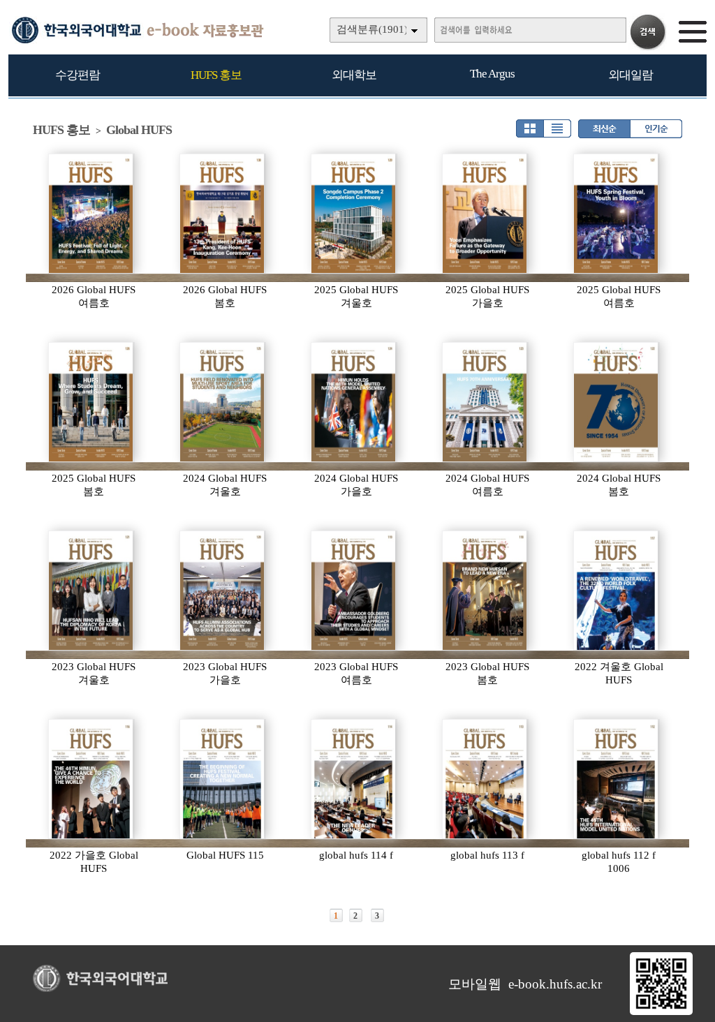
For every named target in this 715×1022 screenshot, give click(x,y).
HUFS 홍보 (216, 75)
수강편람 (77, 75)
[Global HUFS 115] (222, 779)
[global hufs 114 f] (354, 779)
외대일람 (630, 75)
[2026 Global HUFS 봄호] (222, 214)
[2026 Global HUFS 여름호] (91, 214)
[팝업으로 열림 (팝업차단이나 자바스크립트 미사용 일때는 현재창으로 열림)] (661, 1012)
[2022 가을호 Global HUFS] (91, 779)
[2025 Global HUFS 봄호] (91, 402)
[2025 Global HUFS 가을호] (485, 214)
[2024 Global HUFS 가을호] (354, 402)
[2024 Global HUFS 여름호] (485, 402)
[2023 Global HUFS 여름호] (354, 591)
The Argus (492, 73)
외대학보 (354, 75)
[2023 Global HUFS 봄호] (485, 591)
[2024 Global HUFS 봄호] (616, 402)
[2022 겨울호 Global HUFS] (616, 591)
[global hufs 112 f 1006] (616, 779)
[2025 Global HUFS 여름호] (616, 214)
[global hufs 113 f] (485, 779)
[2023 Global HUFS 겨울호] (91, 591)
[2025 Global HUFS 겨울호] (354, 214)
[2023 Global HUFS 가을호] (222, 591)
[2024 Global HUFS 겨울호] (222, 402)
